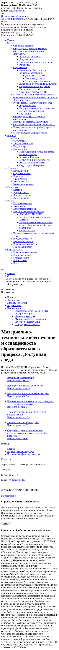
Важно (10, 200)
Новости (11, 135)
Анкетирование (21, 198)
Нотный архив (20, 170)
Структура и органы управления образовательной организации (30, 49)
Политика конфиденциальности (23, 454)
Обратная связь (27, 230)
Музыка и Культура (29, 157)
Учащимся (12, 168)
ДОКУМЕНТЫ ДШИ (30, 214)
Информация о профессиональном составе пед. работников (37, 109)
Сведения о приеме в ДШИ (33, 92)
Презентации (20, 149)
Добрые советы (21, 192)
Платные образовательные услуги (30, 122)
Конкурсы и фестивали (25, 209)
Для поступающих (22, 195)
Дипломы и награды (36, 75)
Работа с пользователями (32, 162)
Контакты (18, 263)
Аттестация (19, 206)
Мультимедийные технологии (34, 160)
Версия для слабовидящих (14, 16)
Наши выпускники (35, 78)
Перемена (18, 176)
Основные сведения (23, 45)
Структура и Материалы (32, 165)
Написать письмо (22, 255)
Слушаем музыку (22, 173)
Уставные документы (30, 56)
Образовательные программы (34, 86)
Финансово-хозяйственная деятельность (34, 124)
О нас (10, 43)
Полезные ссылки (22, 203)
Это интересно (21, 181)
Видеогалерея (20, 146)
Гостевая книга (21, 257)
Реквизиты (25, 64)
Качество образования (30, 73)
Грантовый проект (22, 247)
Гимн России (20, 179)
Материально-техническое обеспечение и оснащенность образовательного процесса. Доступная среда (35, 97)
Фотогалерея (19, 141)
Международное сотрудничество (30, 132)
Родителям (12, 187)
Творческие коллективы (37, 81)
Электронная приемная (25, 252)
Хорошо (6, 524)
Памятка (17, 189)
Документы (19, 54)
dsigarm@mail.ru (17, 10)
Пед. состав (25, 113)
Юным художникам (23, 184)
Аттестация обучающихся (32, 70)
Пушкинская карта (23, 241)
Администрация (27, 105)
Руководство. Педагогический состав (32, 102)
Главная (11, 40)
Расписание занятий (29, 89)
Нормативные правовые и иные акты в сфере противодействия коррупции (35, 225)
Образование (20, 67)
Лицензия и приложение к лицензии (38, 83)
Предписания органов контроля (35, 62)
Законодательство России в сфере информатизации (36, 153)
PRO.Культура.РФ (22, 238)
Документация (26, 59)
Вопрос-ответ (20, 260)
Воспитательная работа (25, 244)
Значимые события (23, 143)
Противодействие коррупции (28, 211)
